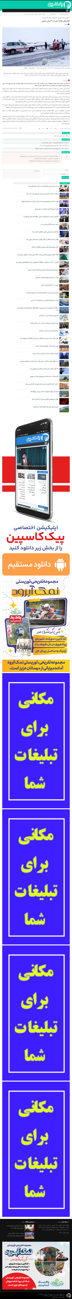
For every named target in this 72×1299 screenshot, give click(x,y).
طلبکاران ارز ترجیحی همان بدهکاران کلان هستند (45, 232)
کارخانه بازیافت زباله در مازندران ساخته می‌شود (45, 353)
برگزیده (35, 14)
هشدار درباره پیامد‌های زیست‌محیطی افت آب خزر (44, 300)
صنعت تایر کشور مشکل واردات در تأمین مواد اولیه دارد (55, 143)
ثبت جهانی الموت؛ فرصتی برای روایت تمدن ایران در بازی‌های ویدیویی (39, 361)
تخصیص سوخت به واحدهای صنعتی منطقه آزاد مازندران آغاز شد (40, 216)
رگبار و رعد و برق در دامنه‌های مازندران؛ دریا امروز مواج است (42, 293)
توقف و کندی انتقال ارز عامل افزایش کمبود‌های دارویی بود (42, 239)
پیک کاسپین (55, 1297)
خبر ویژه (27, 14)
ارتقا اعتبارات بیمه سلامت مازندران (48, 331)
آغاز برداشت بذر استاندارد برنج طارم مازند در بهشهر (44, 376)
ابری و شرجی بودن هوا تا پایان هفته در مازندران (45, 407)
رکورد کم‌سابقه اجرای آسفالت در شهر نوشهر (46, 209)
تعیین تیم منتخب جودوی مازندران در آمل (47, 346)
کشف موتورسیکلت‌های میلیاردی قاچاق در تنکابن (45, 247)
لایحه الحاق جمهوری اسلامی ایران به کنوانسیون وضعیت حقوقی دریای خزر (37, 254)
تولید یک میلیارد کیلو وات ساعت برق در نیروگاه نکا (44, 391)
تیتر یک (31, 14)
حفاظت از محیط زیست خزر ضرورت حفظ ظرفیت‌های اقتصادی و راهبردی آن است (37, 309)
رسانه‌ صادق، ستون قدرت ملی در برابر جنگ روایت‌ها (44, 323)
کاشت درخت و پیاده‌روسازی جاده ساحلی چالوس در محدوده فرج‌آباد (51, 148)
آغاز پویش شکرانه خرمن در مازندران (48, 315)
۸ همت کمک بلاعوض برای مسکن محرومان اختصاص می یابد (41, 384)
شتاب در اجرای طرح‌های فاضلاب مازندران (46, 277)
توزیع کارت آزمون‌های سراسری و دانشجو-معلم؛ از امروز (43, 270)
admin (25, 68)
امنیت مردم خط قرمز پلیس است (49, 224)
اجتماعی (40, 14)
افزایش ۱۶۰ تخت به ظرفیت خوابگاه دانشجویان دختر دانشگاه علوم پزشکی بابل (37, 262)
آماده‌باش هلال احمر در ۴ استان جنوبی (56, 21)
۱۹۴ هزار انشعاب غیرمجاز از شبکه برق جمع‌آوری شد (44, 369)
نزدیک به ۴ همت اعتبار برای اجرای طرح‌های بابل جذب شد (54, 146)
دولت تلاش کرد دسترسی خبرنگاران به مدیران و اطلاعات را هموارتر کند (39, 338)
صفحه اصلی (53, 14)
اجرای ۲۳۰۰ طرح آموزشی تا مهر (49, 285)
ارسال (65, 24)
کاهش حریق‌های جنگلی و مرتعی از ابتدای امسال (45, 399)
